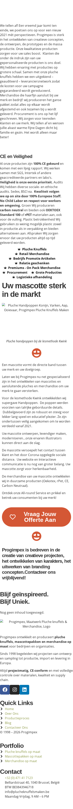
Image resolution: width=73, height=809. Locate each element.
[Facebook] (5, 690)
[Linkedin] (24, 690)
